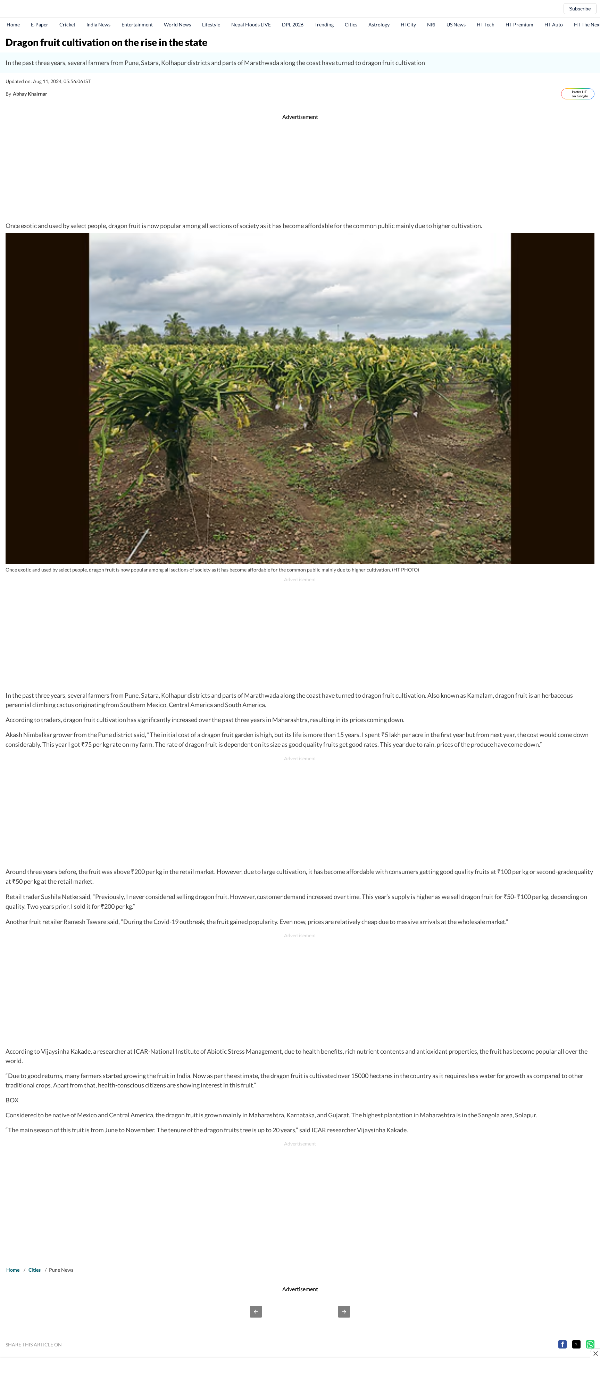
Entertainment (137, 24)
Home (13, 24)
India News (98, 24)
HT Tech (485, 24)
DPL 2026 (292, 24)
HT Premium (519, 24)
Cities (351, 24)
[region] (300, 171)
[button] (256, 1312)
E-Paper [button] (39, 24)
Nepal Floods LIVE (251, 24)
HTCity (408, 24)
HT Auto (553, 24)
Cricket (67, 24)
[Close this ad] (595, 1353)
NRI (431, 24)
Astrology (379, 24)
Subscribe (580, 8)
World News (177, 24)
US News (456, 24)
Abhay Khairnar (30, 94)
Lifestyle (211, 24)
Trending (324, 24)
